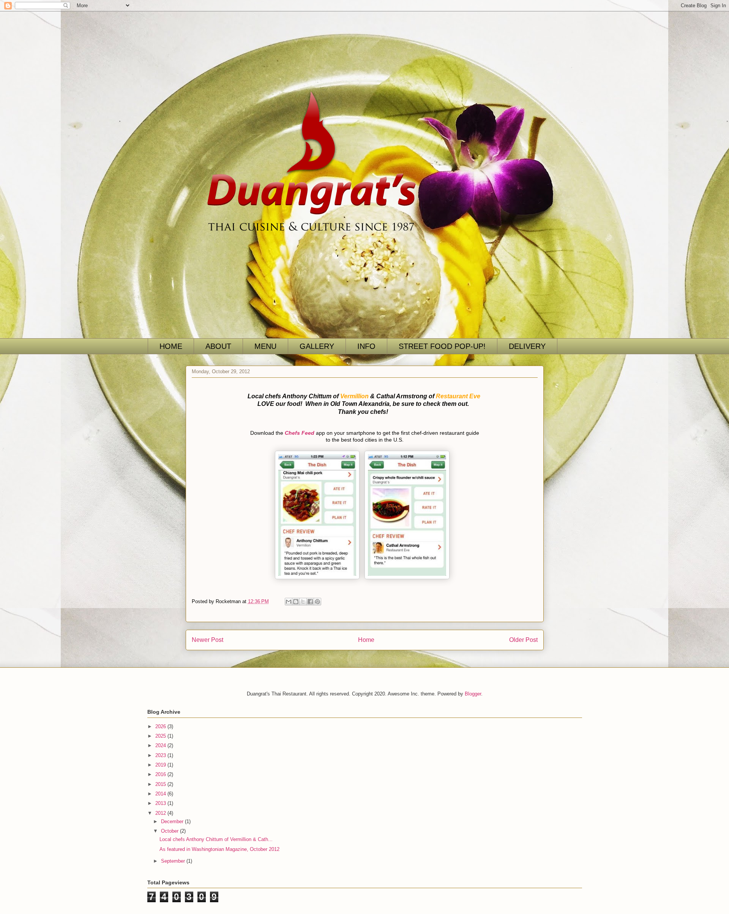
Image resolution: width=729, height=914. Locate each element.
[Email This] (288, 601)
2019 (161, 765)
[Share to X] (303, 601)
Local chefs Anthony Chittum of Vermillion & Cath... (216, 839)
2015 (161, 784)
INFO (366, 346)
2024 (161, 745)
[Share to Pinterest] (317, 601)
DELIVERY (527, 346)
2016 (161, 774)
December (173, 821)
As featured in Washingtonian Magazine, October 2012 (219, 849)
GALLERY (317, 346)
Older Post (523, 640)
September (173, 861)
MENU (265, 346)
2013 (161, 803)
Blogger (473, 694)
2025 (161, 736)
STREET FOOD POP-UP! (442, 346)
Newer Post (207, 640)
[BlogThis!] (296, 601)
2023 (161, 755)
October (170, 831)
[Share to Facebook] (310, 601)
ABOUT (218, 346)
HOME (170, 346)
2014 (161, 794)
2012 (161, 813)
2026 (161, 726)
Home (366, 640)
